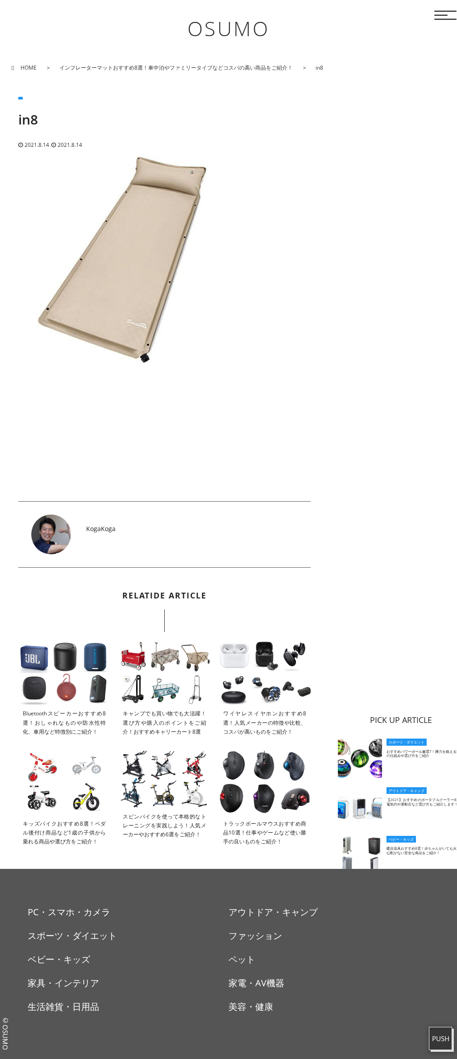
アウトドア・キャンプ (273, 912)
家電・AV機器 (256, 983)
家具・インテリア (63, 983)
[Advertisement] (164, 438)
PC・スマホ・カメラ (69, 912)
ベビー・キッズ (59, 959)
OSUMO (228, 28)
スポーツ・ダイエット (72, 936)
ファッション (255, 936)
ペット (241, 959)
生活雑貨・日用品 (63, 1007)
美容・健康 (250, 1007)
